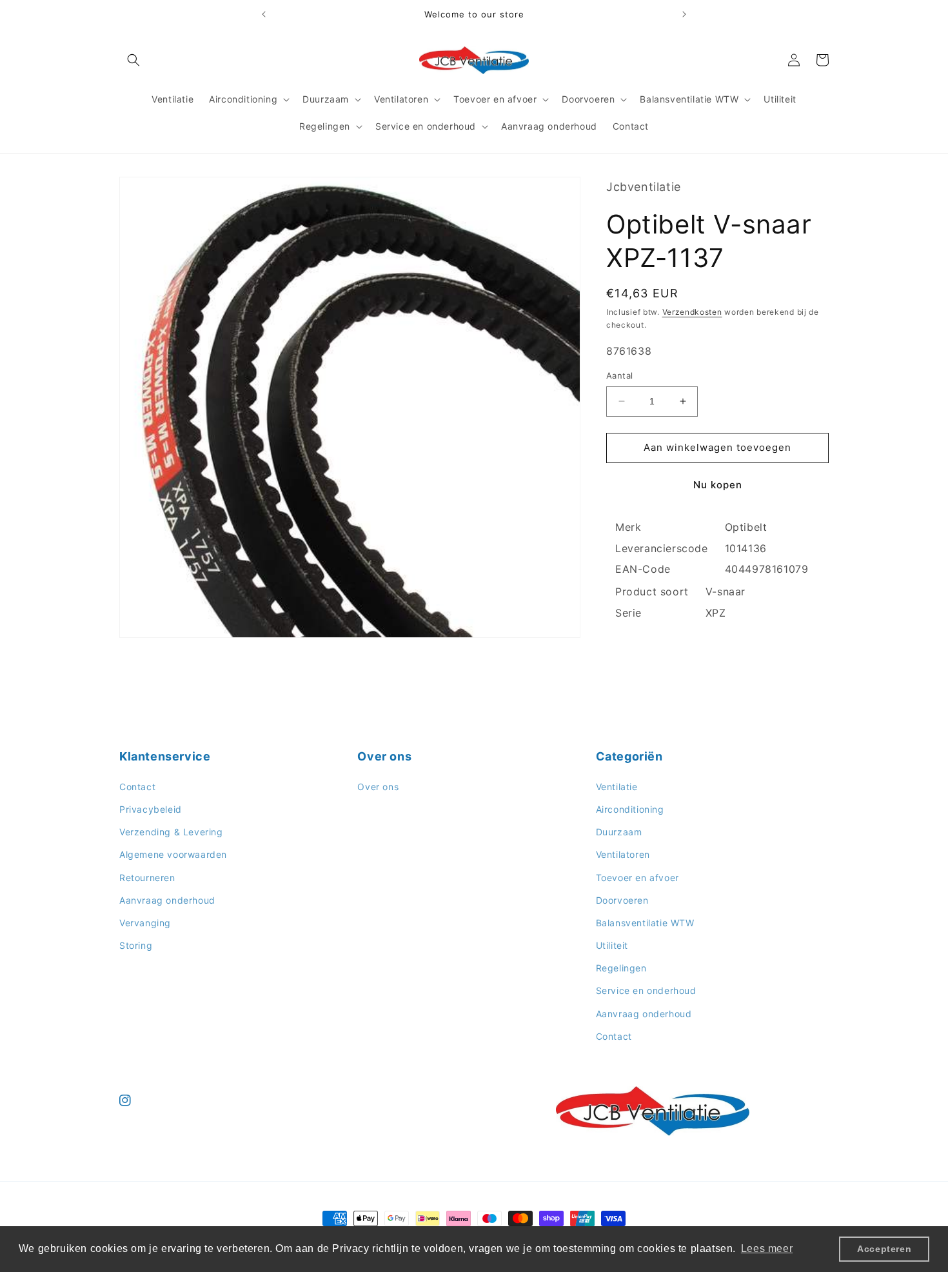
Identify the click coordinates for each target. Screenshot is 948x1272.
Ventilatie (617, 786)
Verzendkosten (692, 312)
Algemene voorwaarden (173, 854)
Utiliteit (612, 945)
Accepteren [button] (884, 1249)
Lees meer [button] (767, 1248)
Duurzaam (619, 831)
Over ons (378, 786)
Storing (135, 945)
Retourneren (147, 877)
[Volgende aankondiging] (684, 14)
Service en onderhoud (646, 990)
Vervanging (145, 922)
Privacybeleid (150, 809)
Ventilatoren (623, 854)
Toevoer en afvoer (637, 877)
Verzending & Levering (171, 831)
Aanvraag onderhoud (167, 900)
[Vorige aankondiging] (264, 14)
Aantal (619, 375)
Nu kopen (717, 485)
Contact (137, 786)
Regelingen (621, 967)
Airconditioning (630, 809)
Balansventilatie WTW (645, 922)
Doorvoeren (622, 900)
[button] (133, 60)
